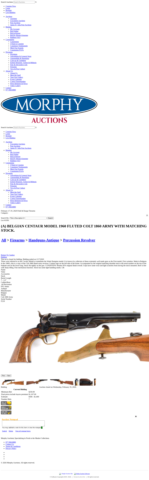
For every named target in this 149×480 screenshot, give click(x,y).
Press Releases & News (19, 84)
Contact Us (10, 444)
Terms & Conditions (13, 446)
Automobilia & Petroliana (19, 58)
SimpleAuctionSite (79, 477)
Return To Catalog (8, 255)
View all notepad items (23, 431)
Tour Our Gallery (16, 77)
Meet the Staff (15, 75)
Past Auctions (15, 23)
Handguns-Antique (44, 240)
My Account (14, 29)
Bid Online (14, 31)
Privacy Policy (11, 448)
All (3, 240)
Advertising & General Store (20, 56)
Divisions (9, 52)
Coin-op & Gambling (18, 61)
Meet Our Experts (16, 48)
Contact (8, 88)
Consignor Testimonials (19, 46)
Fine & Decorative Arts (18, 65)
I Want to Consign (17, 44)
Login (8, 8)
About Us (9, 71)
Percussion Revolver (79, 240)
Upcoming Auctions (17, 21)
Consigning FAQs (17, 50)
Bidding (9, 27)
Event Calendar (16, 79)
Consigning (10, 40)
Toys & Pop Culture (17, 69)
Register (9, 10)
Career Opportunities (18, 82)
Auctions (9, 16)
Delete (11, 431)
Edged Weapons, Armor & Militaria (23, 63)
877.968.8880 (11, 90)
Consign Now (11, 6)
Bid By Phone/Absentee (19, 35)
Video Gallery (15, 86)
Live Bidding (10, 13)
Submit (4, 431)
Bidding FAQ (15, 37)
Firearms (13, 67)
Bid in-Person (15, 33)
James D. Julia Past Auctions (20, 25)
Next (8, 376)
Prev (3, 376)
